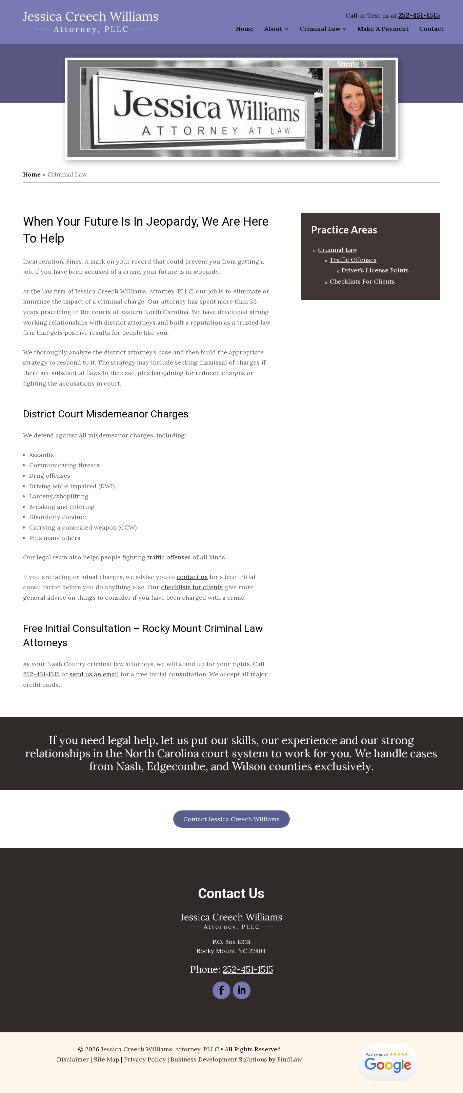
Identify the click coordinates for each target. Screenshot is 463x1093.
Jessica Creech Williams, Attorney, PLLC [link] (160, 1049)
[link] (91, 22)
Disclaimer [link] (73, 1059)
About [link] (273, 29)
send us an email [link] (94, 674)
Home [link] (245, 29)
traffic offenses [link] (169, 557)
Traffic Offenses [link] (353, 260)
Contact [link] (431, 29)
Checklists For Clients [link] (362, 281)
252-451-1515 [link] (419, 15)
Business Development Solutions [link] (218, 1059)
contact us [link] (192, 577)
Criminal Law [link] (320, 29)
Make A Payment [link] (383, 29)
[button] (221, 990)
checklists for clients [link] (192, 587)
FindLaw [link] (289, 1059)
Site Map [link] (106, 1059)
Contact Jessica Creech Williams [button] (231, 819)
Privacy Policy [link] (145, 1059)
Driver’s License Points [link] (375, 270)
